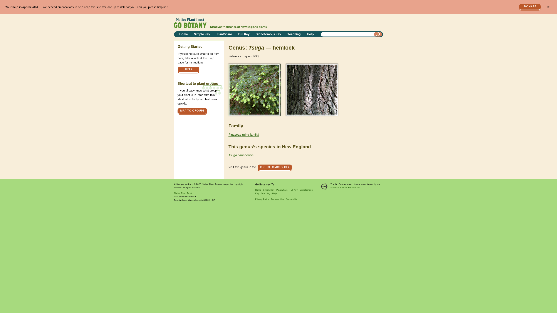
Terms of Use (277, 199)
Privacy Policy (262, 199)
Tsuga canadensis (240, 155)
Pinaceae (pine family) (243, 134)
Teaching (294, 34)
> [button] (230, 66)
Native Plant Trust (183, 193)
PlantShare (224, 34)
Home (183, 34)
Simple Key (202, 34)
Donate (530, 6)
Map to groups (192, 110)
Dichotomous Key (268, 34)
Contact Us (291, 199)
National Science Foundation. (345, 187)
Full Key (244, 34)
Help (310, 34)
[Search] (378, 34)
